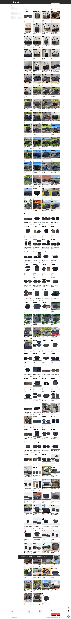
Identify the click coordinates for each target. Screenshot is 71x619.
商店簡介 (29, 612)
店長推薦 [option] (54, 9)
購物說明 (40, 611)
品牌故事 (29, 611)
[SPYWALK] (15, 2)
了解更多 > (20, 557)
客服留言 (40, 612)
